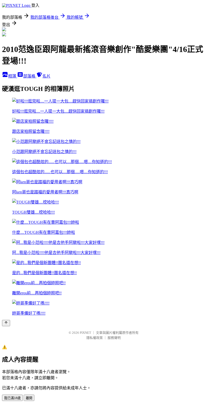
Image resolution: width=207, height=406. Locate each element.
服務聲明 (114, 338)
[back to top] (6, 323)
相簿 (12, 76)
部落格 (29, 76)
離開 (29, 398)
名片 (46, 76)
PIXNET (85, 333)
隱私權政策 (94, 338)
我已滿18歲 (12, 398)
